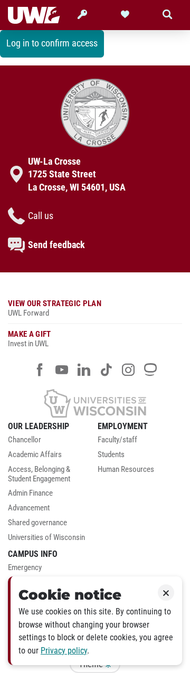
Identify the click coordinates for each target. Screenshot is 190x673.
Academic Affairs (35, 454)
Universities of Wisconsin (46, 537)
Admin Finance (30, 493)
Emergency (25, 567)
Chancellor (24, 439)
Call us (40, 216)
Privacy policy (64, 651)
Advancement (29, 508)
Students (111, 454)
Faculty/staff (117, 439)
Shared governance (37, 522)
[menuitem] (50, 442)
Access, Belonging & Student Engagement (39, 474)
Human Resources (126, 469)
